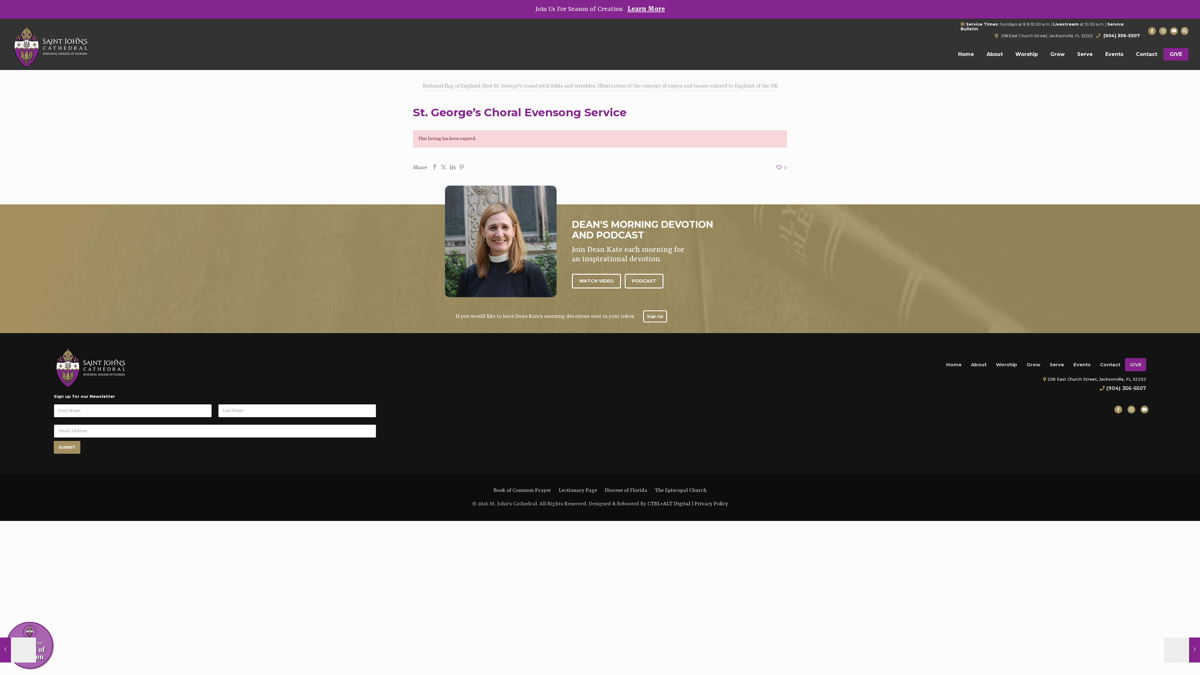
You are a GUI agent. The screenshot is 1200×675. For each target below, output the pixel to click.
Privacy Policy (711, 504)
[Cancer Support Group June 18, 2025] (18, 650)
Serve (1057, 365)
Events (1082, 365)
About (979, 365)
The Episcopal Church (681, 490)
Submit (67, 447)
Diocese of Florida (626, 490)
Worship (1006, 365)
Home (954, 365)
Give (1136, 365)
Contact (1110, 365)
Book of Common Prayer (522, 490)
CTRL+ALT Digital (669, 504)
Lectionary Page (578, 490)
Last (221, 421)
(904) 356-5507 (1126, 388)
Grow (1033, 365)
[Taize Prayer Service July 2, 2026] (1182, 650)
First (58, 421)
